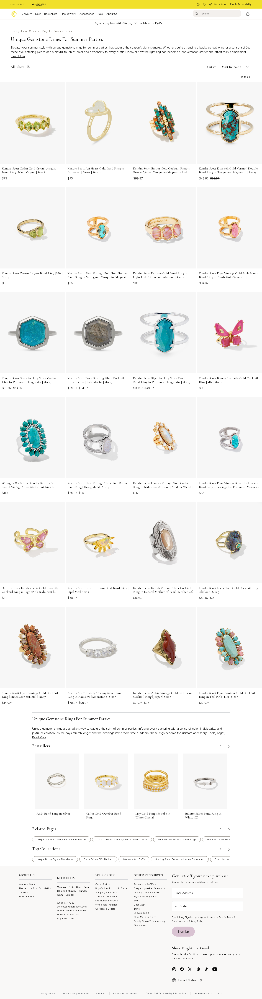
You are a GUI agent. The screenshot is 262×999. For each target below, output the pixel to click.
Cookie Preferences (125, 993)
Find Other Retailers (68, 914)
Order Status (102, 884)
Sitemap (100, 993)
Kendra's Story (27, 884)
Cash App (139, 904)
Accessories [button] (86, 13)
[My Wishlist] (204, 4)
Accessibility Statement (76, 993)
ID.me (137, 908)
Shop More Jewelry (145, 917)
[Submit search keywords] (196, 13)
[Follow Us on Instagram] (174, 969)
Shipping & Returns (106, 892)
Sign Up (183, 931)
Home (14, 31)
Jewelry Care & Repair (146, 892)
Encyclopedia (141, 912)
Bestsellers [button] (50, 13)
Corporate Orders (105, 908)
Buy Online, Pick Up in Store (111, 888)
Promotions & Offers (145, 884)
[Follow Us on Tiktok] (206, 969)
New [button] (38, 13)
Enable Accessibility (240, 4)
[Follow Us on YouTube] (214, 969)
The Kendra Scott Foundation (35, 888)
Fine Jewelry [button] (68, 13)
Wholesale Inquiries (106, 904)
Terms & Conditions (106, 896)
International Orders (106, 900)
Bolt (136, 900)
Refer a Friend (27, 896)
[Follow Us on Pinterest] (198, 969)
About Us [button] (111, 13)
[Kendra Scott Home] (18, 4)
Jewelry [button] (27, 13)
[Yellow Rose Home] (38, 4)
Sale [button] (100, 13)
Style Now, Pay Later (145, 896)
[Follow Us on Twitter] (190, 969)
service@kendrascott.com (72, 906)
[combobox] (217, 13)
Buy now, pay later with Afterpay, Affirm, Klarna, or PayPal (128, 23)
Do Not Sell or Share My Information (166, 993)
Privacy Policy (196, 921)
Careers (23, 892)
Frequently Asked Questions (149, 888)
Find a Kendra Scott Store (71, 910)
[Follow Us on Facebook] (182, 969)
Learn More (188, 958)
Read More (18, 56)
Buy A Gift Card (66, 918)
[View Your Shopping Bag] (248, 13)
